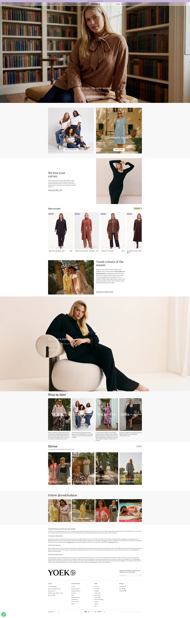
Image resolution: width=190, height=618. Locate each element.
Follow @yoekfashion (62, 495)
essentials (111, 542)
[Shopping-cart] (140, 4)
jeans (105, 540)
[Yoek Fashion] (95, 4)
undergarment (70, 542)
